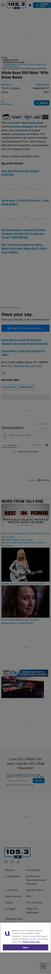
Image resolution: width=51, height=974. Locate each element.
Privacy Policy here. (31, 941)
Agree (25, 947)
